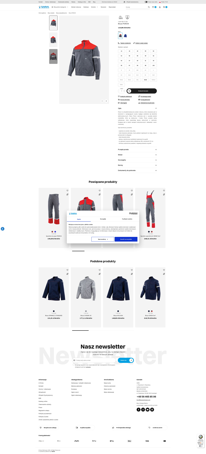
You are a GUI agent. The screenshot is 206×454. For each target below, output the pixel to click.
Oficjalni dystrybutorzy (132, 2)
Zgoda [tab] (79, 219)
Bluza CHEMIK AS (86, 315)
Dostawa (74, 389)
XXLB (145, 80)
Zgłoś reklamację (76, 395)
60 (145, 56)
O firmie (41, 383)
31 (145, 60)
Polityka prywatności (45, 413)
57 (129, 65)
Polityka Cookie (43, 416)
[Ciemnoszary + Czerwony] (120, 36)
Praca (40, 407)
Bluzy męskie (51, 13)
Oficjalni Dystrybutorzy (46, 395)
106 (153, 65)
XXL (137, 80)
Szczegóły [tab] (103, 219)
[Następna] (106, 101)
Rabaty (73, 2)
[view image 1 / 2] (84, 60)
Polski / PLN (164, 2)
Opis (119, 108)
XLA (129, 75)
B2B (89, 2)
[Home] (44, 7)
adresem (88, 367)
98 (145, 65)
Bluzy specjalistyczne (61, 13)
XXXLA (153, 80)
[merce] (53, 451)
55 (121, 65)
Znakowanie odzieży (63, 2)
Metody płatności (76, 386)
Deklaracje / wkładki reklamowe (81, 383)
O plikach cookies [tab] (127, 219)
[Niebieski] (125, 36)
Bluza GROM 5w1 (150, 315)
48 (137, 51)
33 (153, 60)
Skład (120, 155)
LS (145, 70)
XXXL (121, 84)
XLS (137, 75)
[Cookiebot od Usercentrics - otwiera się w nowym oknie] (130, 213)
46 (129, 51)
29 (137, 60)
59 (137, 65)
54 (121, 56)
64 (121, 60)
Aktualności (42, 392)
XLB (153, 75)
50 (145, 51)
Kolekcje (86, 7)
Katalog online (43, 401)
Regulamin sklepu (44, 410)
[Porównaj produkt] (67, 194)
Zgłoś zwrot (75, 392)
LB (121, 75)
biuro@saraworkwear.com (143, 400)
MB (137, 70)
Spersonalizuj (102, 239)
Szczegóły (122, 160)
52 (153, 51)
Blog (94, 2)
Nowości (103, 7)
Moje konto (107, 383)
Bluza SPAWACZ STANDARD (53, 315)
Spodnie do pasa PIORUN (54, 236)
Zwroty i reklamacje (50, 2)
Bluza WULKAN (118, 315)
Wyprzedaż (112, 7)
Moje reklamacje (109, 392)
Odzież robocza (76, 7)
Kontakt (41, 2)
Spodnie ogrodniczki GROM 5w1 (150, 236)
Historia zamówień (109, 386)
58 (137, 56)
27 (129, 60)
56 (129, 56)
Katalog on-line (82, 2)
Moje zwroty (108, 389)
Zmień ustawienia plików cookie (48, 419)
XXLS (129, 80)
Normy (120, 165)
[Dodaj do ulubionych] (67, 190)
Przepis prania (123, 149)
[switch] (200, 446)
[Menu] (203, 435)
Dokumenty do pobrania (127, 170)
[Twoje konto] (160, 7)
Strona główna (42, 13)
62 (153, 56)
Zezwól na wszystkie (126, 239)
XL (145, 75)
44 (121, 51)
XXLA (121, 80)
